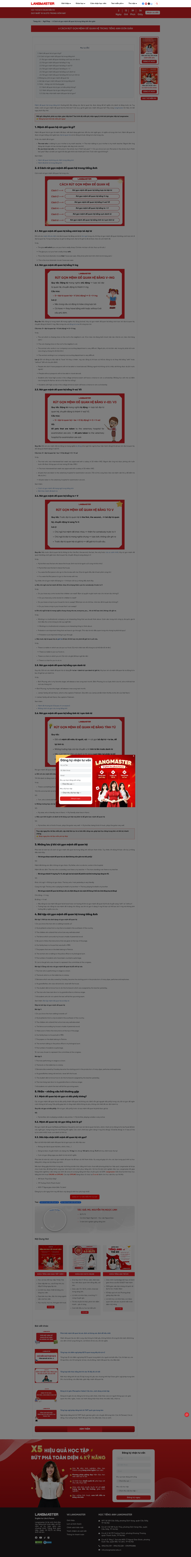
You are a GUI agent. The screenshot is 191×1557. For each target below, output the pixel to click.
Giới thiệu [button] (65, 3)
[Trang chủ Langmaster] (43, 3)
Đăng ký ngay (75, 798)
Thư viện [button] (132, 3)
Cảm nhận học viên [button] (98, 3)
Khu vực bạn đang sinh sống (70, 780)
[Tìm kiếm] (157, 3)
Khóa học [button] (80, 3)
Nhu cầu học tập (66, 789)
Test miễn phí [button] (116, 3)
